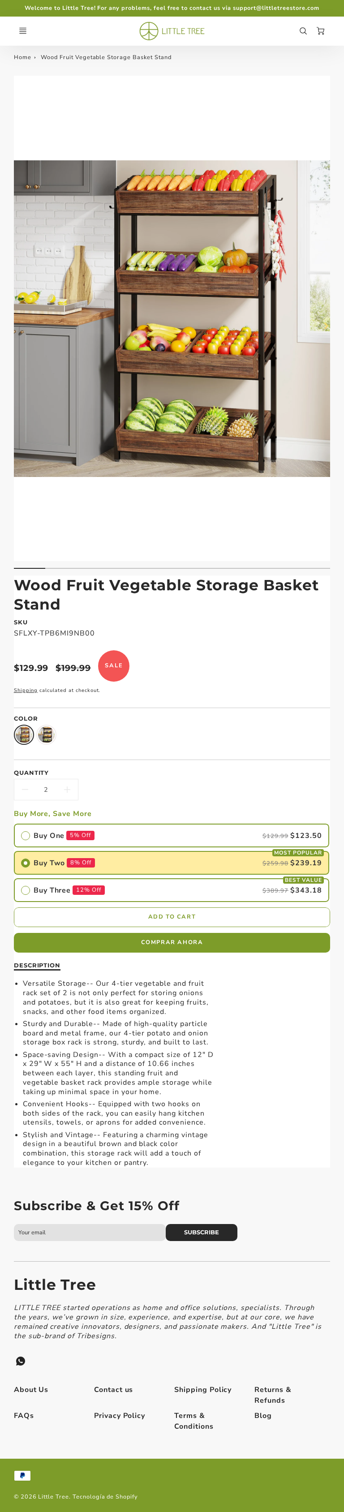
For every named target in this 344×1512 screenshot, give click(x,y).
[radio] (171, 835)
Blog (263, 1416)
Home (22, 57)
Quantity (31, 772)
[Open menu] (23, 31)
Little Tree (55, 1284)
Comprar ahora (172, 942)
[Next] (325, 325)
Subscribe (202, 1232)
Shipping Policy (203, 1390)
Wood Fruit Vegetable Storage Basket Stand (106, 57)
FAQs (24, 1416)
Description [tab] (37, 965)
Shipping (26, 690)
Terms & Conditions (194, 1421)
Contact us (113, 1390)
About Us (31, 1390)
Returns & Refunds (273, 1395)
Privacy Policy (119, 1416)
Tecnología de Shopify (105, 1497)
